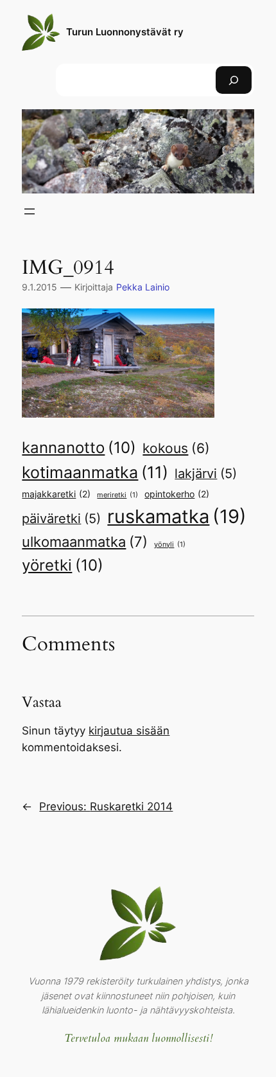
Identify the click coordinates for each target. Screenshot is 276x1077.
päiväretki (61, 518)
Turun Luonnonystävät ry (125, 32)
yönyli (169, 544)
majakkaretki (56, 493)
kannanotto (79, 447)
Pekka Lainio (142, 286)
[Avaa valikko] (29, 211)
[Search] (234, 80)
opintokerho (176, 493)
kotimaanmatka (95, 472)
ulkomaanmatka (85, 541)
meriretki (117, 495)
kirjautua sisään (129, 730)
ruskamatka (176, 516)
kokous (176, 448)
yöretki (62, 564)
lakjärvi (206, 473)
